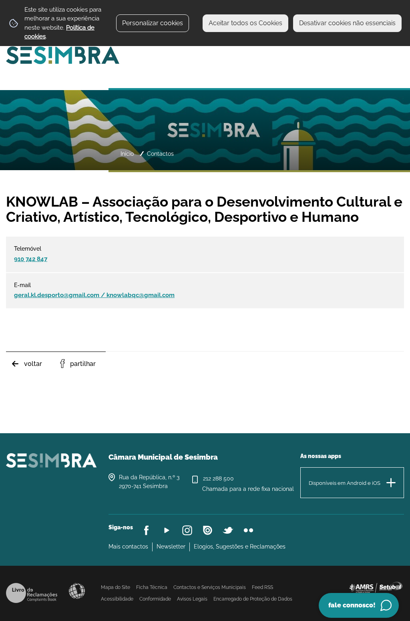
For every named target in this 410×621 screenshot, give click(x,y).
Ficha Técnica (151, 587)
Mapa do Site (115, 587)
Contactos (160, 153)
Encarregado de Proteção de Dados (252, 599)
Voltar (33, 364)
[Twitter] (228, 530)
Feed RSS (262, 587)
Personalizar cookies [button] (152, 23)
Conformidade (155, 599)
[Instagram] (187, 530)
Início (127, 153)
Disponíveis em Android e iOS (344, 483)
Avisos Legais (192, 599)
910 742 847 (30, 259)
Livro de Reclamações (31, 593)
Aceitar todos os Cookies (245, 23)
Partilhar (83, 364)
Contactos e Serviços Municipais (209, 587)
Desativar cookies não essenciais (347, 23)
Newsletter (171, 546)
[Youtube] (167, 530)
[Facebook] (146, 530)
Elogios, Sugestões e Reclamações (239, 546)
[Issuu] (207, 530)
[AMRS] (376, 587)
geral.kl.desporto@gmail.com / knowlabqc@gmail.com (94, 295)
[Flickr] (248, 530)
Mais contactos (128, 546)
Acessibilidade (77, 591)
